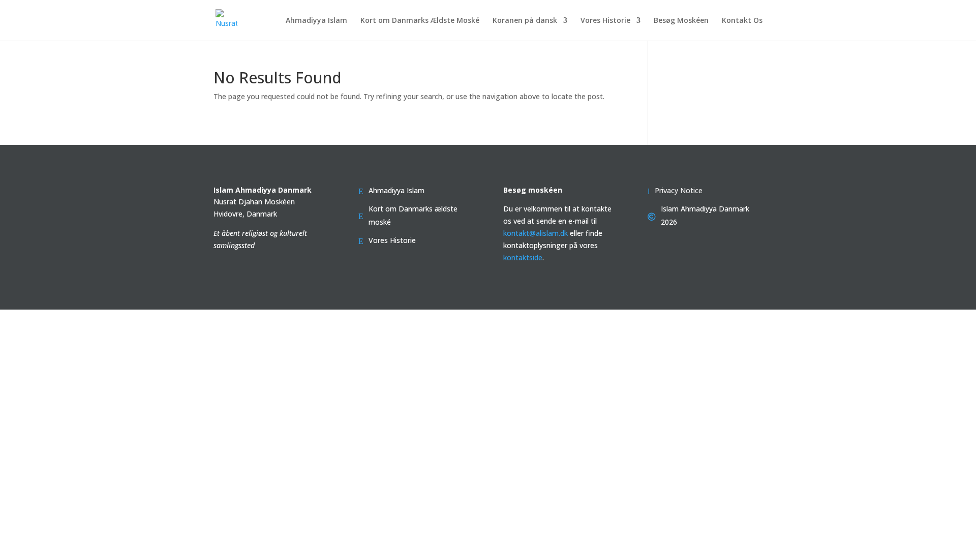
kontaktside (522, 257)
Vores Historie (605, 21)
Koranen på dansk (525, 21)
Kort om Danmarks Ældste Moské (419, 21)
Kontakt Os (742, 21)
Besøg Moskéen (681, 21)
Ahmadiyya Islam (316, 21)
